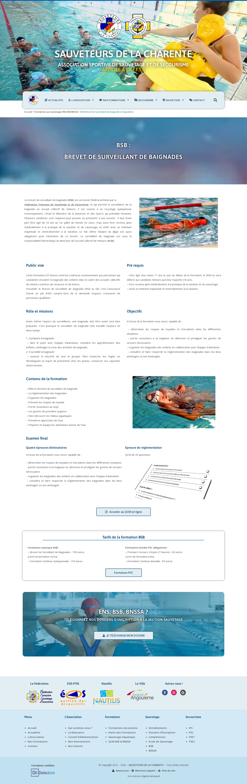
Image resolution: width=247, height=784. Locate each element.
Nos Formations (38, 741)
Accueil (28, 111)
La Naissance (76, 732)
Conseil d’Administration (83, 737)
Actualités (34, 732)
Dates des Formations (122, 732)
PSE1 (192, 737)
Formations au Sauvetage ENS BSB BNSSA (56, 111)
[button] (215, 100)
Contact (33, 746)
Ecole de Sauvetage (161, 741)
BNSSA (153, 750)
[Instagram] (174, 692)
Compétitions (157, 737)
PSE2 (192, 741)
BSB (151, 746)
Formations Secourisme (123, 728)
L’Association (36, 737)
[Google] (183, 692)
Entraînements (158, 728)
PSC (191, 732)
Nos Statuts (75, 746)
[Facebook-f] (165, 692)
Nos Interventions (79, 741)
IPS (191, 728)
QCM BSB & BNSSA (119, 741)
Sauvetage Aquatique (121, 737)
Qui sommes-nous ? (80, 728)
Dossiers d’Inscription (162, 732)
